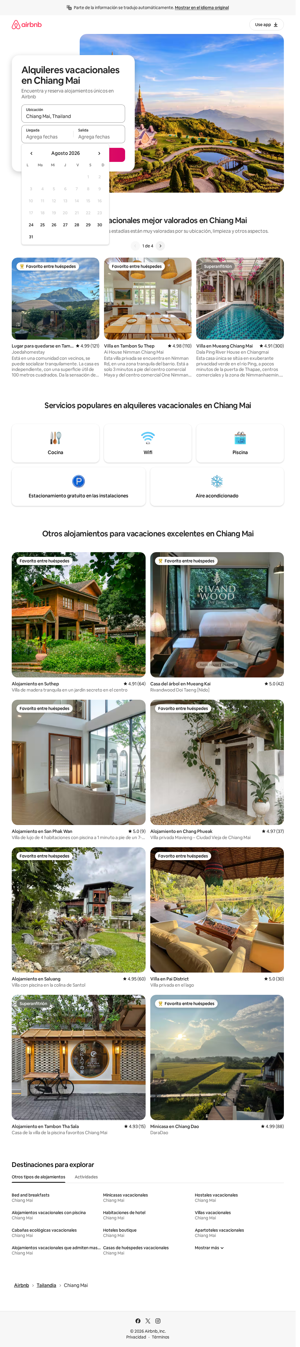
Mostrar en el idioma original (202, 7)
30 (99, 224)
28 (76, 224)
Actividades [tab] (86, 1177)
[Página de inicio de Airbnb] (27, 24)
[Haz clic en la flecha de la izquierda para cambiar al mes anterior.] (31, 153)
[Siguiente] (160, 246)
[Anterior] (135, 246)
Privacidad (136, 1337)
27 (65, 224)
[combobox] (73, 116)
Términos (160, 1337)
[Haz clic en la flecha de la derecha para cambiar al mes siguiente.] (99, 153)
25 (42, 224)
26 (54, 224)
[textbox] (47, 136)
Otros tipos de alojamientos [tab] (38, 1177)
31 (31, 236)
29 (88, 224)
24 (31, 224)
